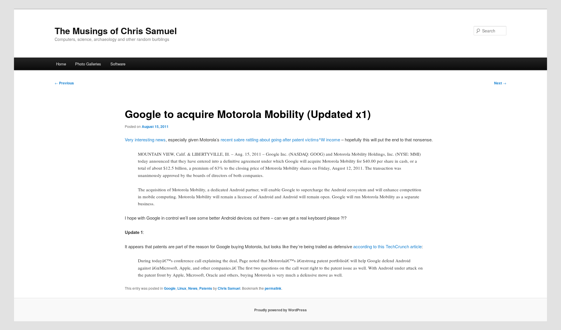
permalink (273, 288)
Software (117, 64)
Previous (64, 83)
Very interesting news (145, 139)
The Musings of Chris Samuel (116, 30)
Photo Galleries (88, 64)
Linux (181, 288)
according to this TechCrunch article (387, 246)
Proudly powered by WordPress (280, 309)
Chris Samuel (229, 288)
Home (61, 64)
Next (500, 83)
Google (170, 288)
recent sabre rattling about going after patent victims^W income (280, 139)
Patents (205, 288)
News (193, 288)
